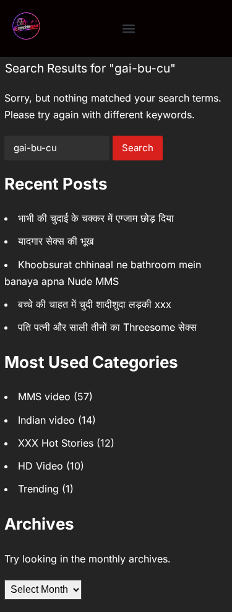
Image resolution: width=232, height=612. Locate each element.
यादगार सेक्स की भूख (55, 241)
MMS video (44, 396)
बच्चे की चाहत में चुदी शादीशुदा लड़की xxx (94, 304)
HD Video (40, 466)
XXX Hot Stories (55, 443)
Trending (38, 489)
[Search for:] (57, 148)
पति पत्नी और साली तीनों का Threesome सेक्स (107, 327)
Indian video (46, 420)
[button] (128, 29)
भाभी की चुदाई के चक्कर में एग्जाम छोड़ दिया (96, 218)
